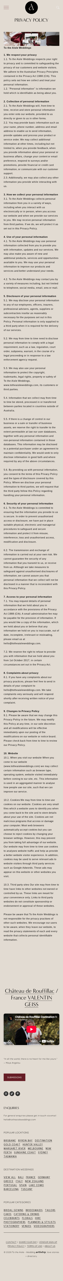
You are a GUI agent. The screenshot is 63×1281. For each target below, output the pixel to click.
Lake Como (36, 1185)
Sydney (43, 1152)
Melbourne (35, 1148)
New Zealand (34, 1181)
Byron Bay (25, 1140)
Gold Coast (12, 1144)
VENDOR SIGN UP (48, 1242)
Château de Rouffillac (29, 990)
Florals (27, 1218)
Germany (44, 1177)
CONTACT (11, 1242)
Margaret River (14, 1148)
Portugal (10, 1185)
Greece (8, 1181)
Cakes (8, 1214)
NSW (48, 1148)
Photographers (15, 1222)
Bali (21, 1177)
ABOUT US (50, 1245)
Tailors (50, 1210)
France (31, 1177)
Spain (23, 1185)
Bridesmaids (34, 1210)
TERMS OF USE (34, 1245)
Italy (19, 1181)
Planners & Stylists (42, 1222)
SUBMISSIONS (14, 1077)
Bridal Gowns (13, 1210)
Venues (26, 1226)
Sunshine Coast (25, 1152)
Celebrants (12, 1218)
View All (10, 1177)
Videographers (44, 1226)
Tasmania (10, 1156)
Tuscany (27, 1189)
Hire (38, 1218)
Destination (43, 1140)
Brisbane (10, 1140)
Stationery (11, 1226)
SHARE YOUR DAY (28, 1242)
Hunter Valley (33, 1144)
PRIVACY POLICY (16, 1245)
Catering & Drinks (26, 1214)
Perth (8, 1152)
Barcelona (11, 1189)
